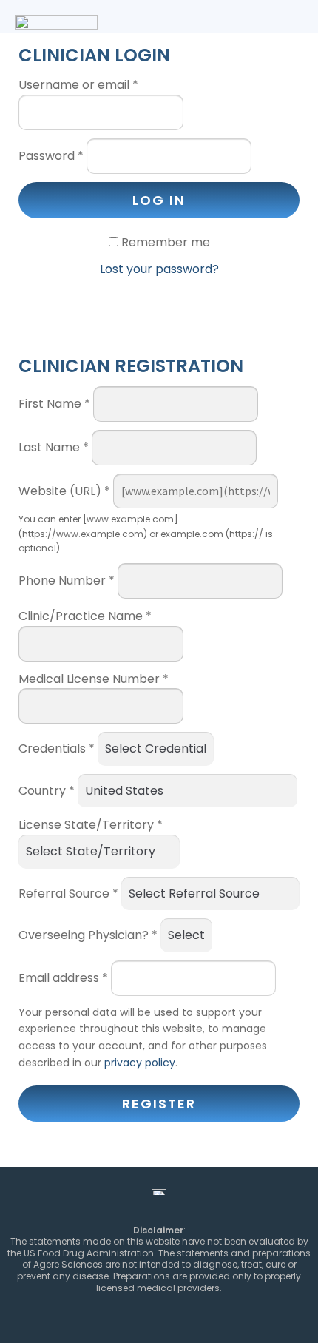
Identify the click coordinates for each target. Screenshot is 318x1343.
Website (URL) (64, 490)
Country (46, 790)
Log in (159, 200)
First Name (54, 403)
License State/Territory (90, 824)
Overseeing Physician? (88, 934)
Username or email (78, 84)
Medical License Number (93, 678)
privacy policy (139, 1062)
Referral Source (68, 893)
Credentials (56, 748)
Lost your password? (159, 268)
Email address (63, 977)
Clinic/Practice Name (85, 616)
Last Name (53, 447)
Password (51, 155)
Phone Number (66, 580)
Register (159, 1103)
